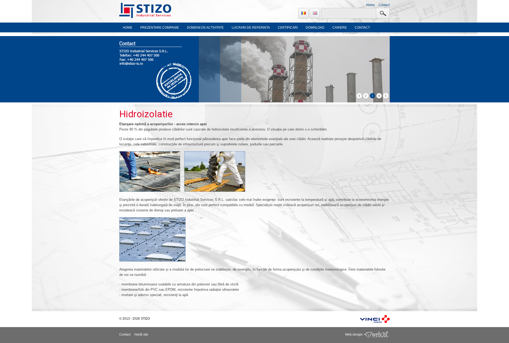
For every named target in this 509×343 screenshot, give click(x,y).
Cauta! (383, 13)
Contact (384, 5)
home (127, 27)
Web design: (354, 334)
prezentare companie (159, 27)
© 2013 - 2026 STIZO (134, 318)
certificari (288, 27)
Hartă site (141, 334)
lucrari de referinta (251, 27)
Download (315, 27)
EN (315, 13)
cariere (339, 27)
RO (303, 13)
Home (370, 5)
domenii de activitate (205, 27)
